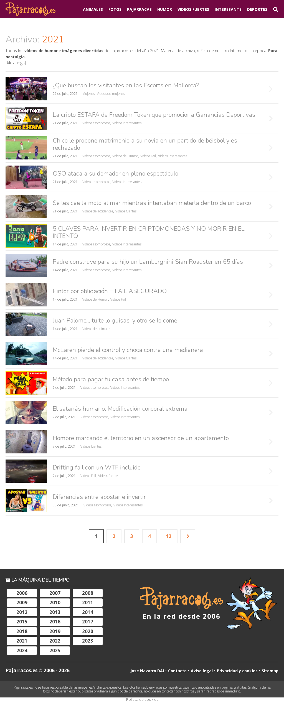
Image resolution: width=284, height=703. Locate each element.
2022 (54, 641)
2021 (21, 641)
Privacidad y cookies (237, 670)
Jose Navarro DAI (147, 670)
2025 (54, 650)
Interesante (228, 9)
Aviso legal (202, 670)
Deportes (257, 9)
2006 (21, 593)
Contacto (177, 670)
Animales (93, 9)
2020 (87, 631)
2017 (87, 621)
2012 (21, 612)
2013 (54, 612)
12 (168, 536)
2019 (54, 631)
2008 (87, 593)
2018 (21, 631)
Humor (164, 9)
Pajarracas (139, 9)
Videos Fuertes (193, 9)
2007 (54, 593)
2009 (21, 602)
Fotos (114, 9)
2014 (87, 612)
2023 (87, 641)
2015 (21, 621)
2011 (87, 602)
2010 (54, 602)
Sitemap (270, 670)
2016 (54, 621)
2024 (21, 650)
